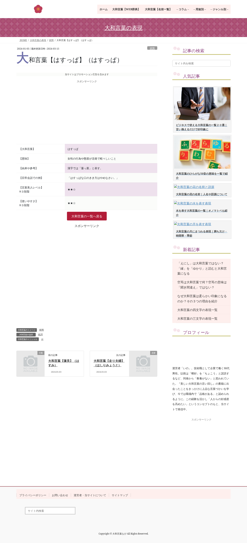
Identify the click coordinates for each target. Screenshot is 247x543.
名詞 (40, 334)
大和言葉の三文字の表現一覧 (197, 318)
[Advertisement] (86, 114)
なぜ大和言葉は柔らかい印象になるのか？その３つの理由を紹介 (202, 298)
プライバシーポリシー (32, 495)
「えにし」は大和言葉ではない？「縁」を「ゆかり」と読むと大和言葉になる (202, 268)
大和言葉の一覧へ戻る (86, 216)
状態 (152, 48)
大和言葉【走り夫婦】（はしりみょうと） (109, 363)
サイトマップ (120, 495)
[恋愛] (143, 359)
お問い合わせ (60, 495)
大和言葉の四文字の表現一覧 (197, 310)
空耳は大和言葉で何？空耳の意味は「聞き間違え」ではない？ (202, 284)
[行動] (30, 359)
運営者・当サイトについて (90, 495)
